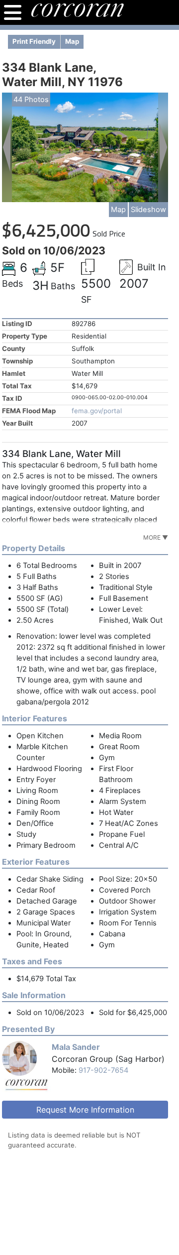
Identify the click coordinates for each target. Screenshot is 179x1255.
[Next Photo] (163, 146)
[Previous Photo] (7, 146)
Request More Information (85, 1110)
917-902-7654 (103, 1070)
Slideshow (148, 209)
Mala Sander (76, 1047)
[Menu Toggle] (12, 12)
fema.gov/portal (97, 411)
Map (118, 209)
